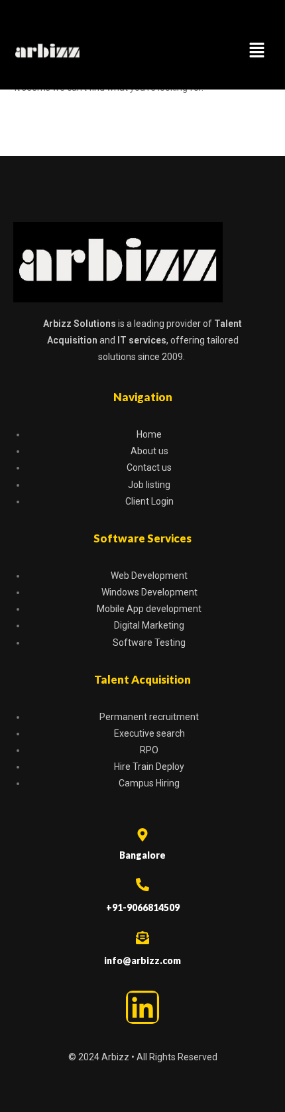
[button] (257, 51)
